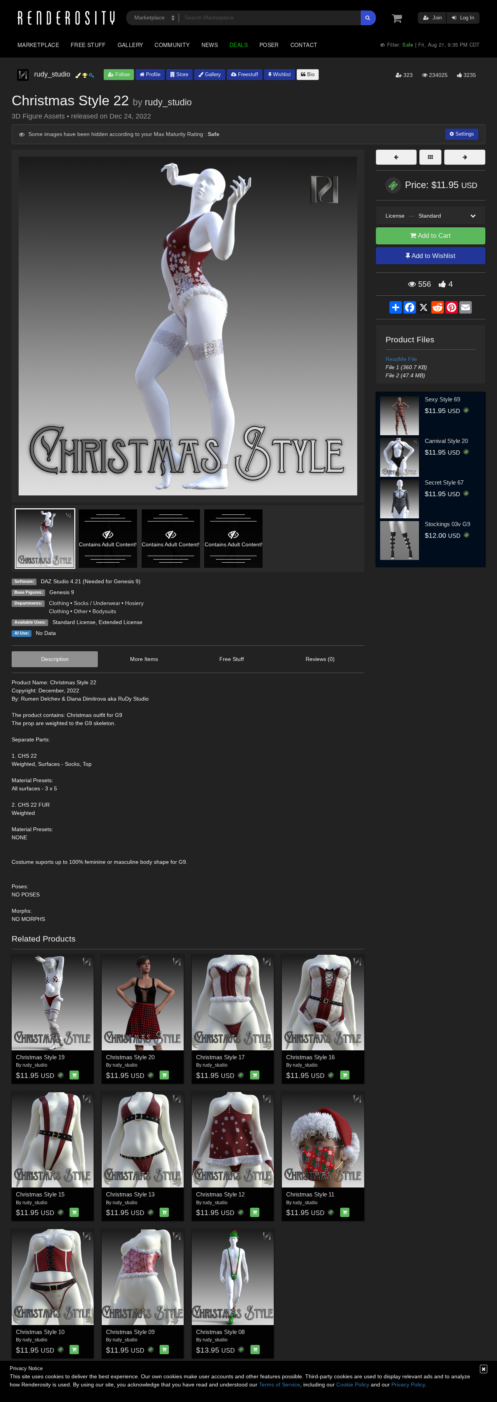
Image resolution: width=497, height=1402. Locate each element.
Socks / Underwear (97, 603)
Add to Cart (433, 235)
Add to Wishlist (432, 256)
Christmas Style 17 (220, 1057)
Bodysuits (104, 611)
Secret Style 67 (444, 482)
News (210, 45)
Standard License (74, 622)
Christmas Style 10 (40, 1332)
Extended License (120, 622)
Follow (122, 74)
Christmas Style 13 (130, 1194)
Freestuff (247, 74)
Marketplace (38, 45)
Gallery (130, 45)
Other (81, 611)
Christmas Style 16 (310, 1057)
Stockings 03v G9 (447, 524)
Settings (464, 134)
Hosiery (134, 603)
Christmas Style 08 (220, 1332)
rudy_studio (168, 102)
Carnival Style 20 (446, 441)
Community (172, 45)
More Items (144, 659)
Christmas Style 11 (310, 1194)
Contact (304, 45)
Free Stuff (88, 45)
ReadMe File (401, 359)
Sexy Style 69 (442, 399)
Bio (310, 74)
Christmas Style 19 (40, 1057)
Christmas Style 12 (220, 1194)
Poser (269, 45)
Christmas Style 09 (130, 1332)
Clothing (59, 603)
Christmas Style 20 (130, 1057)
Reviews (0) (320, 659)
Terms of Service (279, 1384)
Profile (152, 74)
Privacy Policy (408, 1384)
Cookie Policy (352, 1384)
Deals (238, 45)
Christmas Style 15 (40, 1194)
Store (181, 74)
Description (55, 659)
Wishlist (281, 74)
